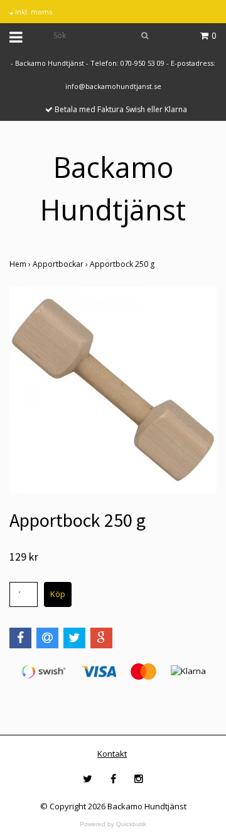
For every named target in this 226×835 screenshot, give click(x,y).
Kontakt (112, 753)
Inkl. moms (32, 11)
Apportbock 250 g (123, 264)
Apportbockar (61, 264)
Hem (21, 264)
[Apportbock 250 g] (113, 389)
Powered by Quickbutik (113, 824)
